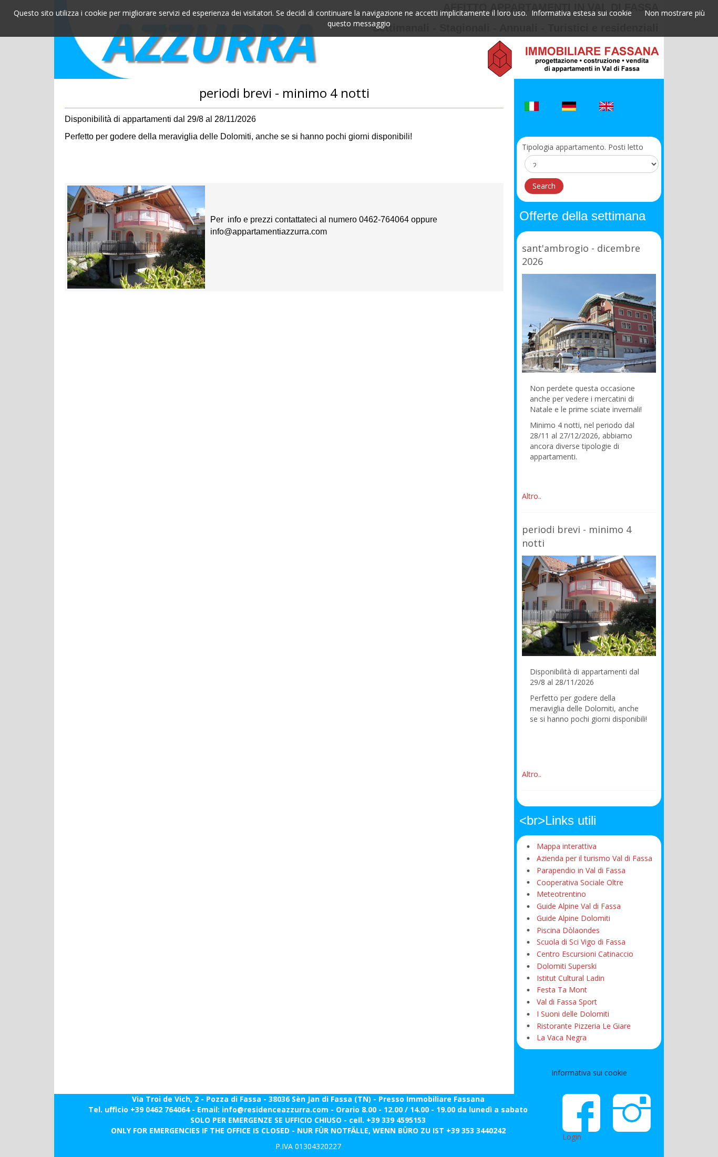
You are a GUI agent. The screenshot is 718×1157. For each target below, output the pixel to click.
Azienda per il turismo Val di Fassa (594, 858)
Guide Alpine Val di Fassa (579, 906)
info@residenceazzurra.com (275, 1109)
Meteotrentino (561, 894)
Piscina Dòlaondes (568, 930)
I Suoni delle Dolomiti (573, 1014)
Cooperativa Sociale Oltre (580, 882)
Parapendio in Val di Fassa (581, 870)
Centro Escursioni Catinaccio (585, 954)
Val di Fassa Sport (567, 1002)
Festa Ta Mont (562, 990)
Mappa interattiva (567, 846)
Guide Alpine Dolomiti (573, 918)
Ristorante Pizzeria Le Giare (584, 1026)
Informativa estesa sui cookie (581, 13)
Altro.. (531, 496)
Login (571, 1137)
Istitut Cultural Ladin (570, 978)
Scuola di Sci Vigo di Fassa (581, 942)
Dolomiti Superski (567, 966)
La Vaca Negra (562, 1037)
